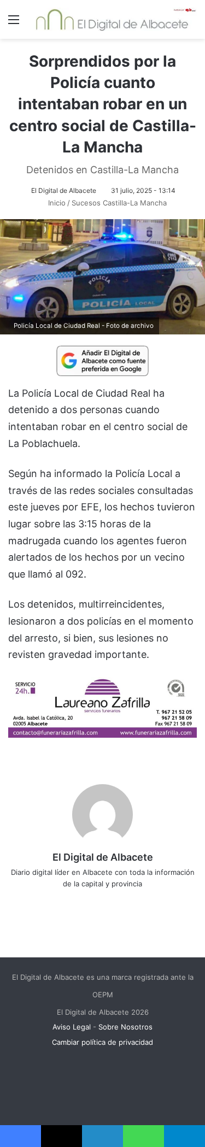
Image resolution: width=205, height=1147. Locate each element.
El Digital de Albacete (63, 190)
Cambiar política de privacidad (102, 1042)
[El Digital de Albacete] (112, 19)
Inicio (56, 202)
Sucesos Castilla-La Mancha (119, 202)
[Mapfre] (102, 734)
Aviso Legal (71, 1026)
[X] (95, 901)
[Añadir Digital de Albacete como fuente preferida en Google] (102, 360)
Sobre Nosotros (125, 1026)
